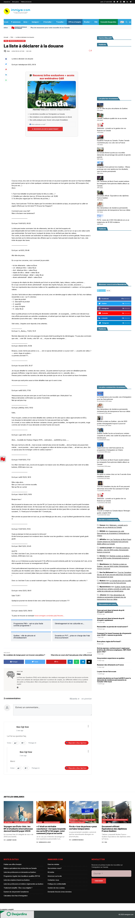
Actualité (8, 822)
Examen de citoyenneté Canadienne (16, 892)
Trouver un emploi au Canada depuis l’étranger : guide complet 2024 (114, 512)
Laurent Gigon (11, 840)
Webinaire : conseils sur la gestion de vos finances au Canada (111, 129)
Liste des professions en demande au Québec (20, 872)
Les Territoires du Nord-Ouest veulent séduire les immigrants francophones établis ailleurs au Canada (113, 183)
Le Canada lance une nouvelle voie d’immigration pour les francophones (114, 398)
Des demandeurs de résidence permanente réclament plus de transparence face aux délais (113, 209)
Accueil (6, 37)
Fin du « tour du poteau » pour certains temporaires (83, 827)
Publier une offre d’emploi (12, 864)
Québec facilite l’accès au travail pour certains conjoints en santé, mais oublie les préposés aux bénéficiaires (114, 435)
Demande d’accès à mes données (60, 892)
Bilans (39, 822)
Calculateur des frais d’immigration (16, 896)
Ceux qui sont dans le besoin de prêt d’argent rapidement (110, 611)
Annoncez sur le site (55, 876)
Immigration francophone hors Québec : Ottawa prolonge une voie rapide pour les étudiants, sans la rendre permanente (113, 169)
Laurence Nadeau (78, 839)
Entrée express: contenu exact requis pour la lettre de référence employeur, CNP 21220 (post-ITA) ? (114, 650)
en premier (87, 698)
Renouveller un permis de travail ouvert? (112, 627)
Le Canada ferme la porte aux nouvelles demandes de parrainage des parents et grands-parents (114, 155)
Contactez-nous (53, 880)
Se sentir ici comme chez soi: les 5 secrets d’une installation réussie (114, 475)
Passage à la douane (17, 41)
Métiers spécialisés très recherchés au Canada (20, 868)
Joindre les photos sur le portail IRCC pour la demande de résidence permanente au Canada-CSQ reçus (114, 680)
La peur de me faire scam (106, 671)
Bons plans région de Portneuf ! (109, 641)
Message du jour (45, 842)
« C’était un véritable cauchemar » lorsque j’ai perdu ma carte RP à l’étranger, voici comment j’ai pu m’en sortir (51, 829)
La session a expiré (7, 909)
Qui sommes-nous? (54, 868)
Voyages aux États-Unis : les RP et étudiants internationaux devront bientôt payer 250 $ (18, 828)
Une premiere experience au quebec (111, 658)
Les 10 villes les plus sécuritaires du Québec (112, 108)
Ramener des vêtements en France (110, 665)
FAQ (12, 37)
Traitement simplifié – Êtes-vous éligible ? (18, 888)
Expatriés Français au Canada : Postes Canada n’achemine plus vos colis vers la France (113, 141)
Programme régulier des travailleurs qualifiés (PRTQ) (22, 876)
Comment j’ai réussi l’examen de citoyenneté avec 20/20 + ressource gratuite (114, 634)
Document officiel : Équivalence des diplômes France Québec (113, 197)
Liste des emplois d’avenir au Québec (17, 880)
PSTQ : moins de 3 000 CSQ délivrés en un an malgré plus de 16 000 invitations (113, 221)
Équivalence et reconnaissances (115, 820)
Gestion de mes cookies (56, 888)
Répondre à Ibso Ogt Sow (77, 743)
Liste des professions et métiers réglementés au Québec (23, 884)
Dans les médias (53, 864)
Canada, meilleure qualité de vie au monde (112, 118)
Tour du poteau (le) (77, 822)
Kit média (51, 872)
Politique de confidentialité (57, 884)
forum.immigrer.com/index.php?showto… (49, 616)
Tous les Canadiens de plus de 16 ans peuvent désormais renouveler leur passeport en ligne (113, 487)
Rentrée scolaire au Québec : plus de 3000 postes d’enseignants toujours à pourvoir (112, 422)
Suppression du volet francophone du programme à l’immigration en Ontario (110, 449)
